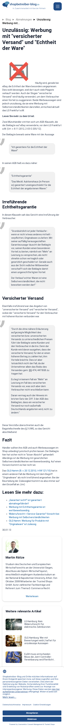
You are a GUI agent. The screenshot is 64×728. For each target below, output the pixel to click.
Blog (8, 19)
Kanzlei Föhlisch (39, 8)
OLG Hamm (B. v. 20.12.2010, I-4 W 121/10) (29, 470)
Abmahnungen (24, 19)
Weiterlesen (32, 596)
